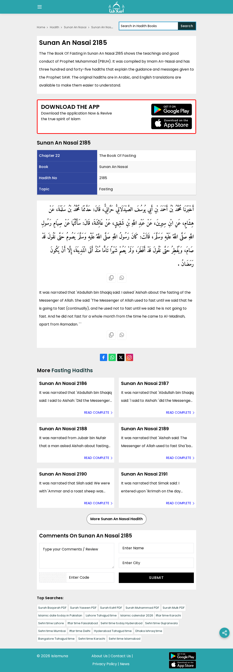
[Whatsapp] (121, 278)
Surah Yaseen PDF (83, 608)
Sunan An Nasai (75, 27)
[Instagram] (129, 357)
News (124, 664)
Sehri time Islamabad (124, 638)
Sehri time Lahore (51, 623)
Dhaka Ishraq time (148, 631)
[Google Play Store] (171, 110)
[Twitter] (120, 357)
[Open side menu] (39, 7)
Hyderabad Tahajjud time (113, 631)
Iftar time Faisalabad (83, 623)
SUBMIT (156, 577)
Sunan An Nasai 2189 (145, 428)
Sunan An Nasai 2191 (144, 474)
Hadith (54, 27)
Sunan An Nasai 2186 (63, 383)
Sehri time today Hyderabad (121, 623)
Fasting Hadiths (72, 370)
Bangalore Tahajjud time (56, 638)
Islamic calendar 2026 (136, 615)
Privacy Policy (104, 664)
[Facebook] (103, 357)
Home (41, 27)
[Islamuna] (116, 7)
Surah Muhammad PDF (142, 608)
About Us (99, 656)
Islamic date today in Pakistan (60, 615)
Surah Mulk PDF (174, 608)
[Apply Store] (171, 123)
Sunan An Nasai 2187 (145, 383)
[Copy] (111, 278)
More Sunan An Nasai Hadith (116, 519)
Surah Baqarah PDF (52, 608)
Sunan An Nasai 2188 (63, 428)
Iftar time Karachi (168, 615)
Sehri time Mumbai (52, 631)
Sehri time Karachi (91, 638)
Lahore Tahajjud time (101, 615)
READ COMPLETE (96, 412)
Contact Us (121, 656)
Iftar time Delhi (79, 631)
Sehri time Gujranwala (161, 623)
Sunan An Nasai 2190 (63, 474)
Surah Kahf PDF (111, 608)
